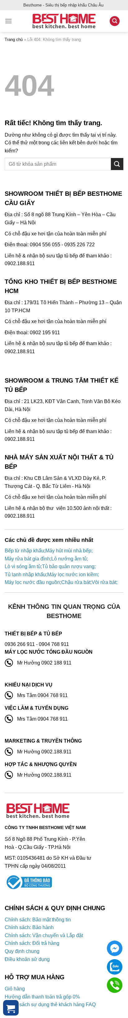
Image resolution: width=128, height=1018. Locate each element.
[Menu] (8, 21)
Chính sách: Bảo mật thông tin (38, 919)
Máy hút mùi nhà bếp (68, 550)
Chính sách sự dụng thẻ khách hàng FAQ (50, 1004)
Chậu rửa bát (75, 582)
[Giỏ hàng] (11, 1008)
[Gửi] (117, 164)
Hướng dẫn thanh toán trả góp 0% (42, 996)
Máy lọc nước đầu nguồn (32, 582)
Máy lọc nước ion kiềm (72, 574)
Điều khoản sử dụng (27, 959)
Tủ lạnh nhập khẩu (25, 574)
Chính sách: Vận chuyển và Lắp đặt (44, 935)
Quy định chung (22, 951)
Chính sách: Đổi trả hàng (32, 943)
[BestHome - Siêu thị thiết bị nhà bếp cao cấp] (64, 21)
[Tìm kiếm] (115, 21)
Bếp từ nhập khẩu (24, 550)
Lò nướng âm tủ (69, 558)
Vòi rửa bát (104, 582)
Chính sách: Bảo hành (29, 927)
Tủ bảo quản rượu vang (68, 566)
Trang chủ (14, 39)
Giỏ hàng (15, 988)
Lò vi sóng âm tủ (23, 566)
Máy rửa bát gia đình (27, 558)
